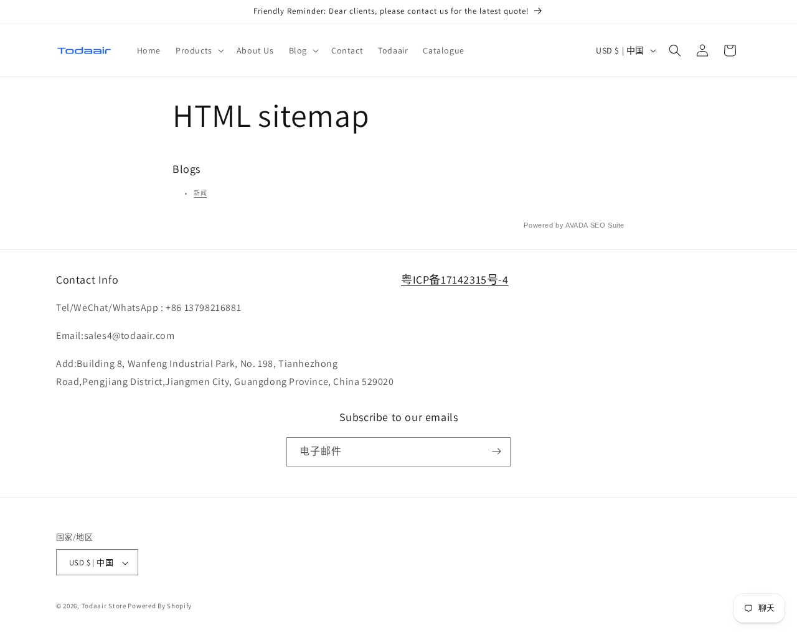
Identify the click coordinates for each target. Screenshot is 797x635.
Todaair (94, 606)
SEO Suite (607, 225)
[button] (198, 50)
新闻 (200, 193)
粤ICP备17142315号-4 (455, 279)
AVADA (576, 225)
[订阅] (496, 451)
